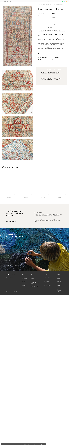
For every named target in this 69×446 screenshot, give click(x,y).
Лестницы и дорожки (34, 284)
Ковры (23, 274)
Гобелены (23, 286)
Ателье (32, 281)
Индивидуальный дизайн (35, 287)
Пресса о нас (59, 281)
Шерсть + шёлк (24, 282)
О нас (58, 275)
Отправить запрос (45, 82)
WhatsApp (52, 79)
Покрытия (32, 274)
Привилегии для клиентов (59, 283)
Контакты (58, 285)
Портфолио (46, 274)
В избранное (56, 57)
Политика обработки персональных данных (59, 290)
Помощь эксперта (44, 59)
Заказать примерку (44, 57)
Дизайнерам (59, 279)
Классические (24, 277)
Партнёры (58, 278)
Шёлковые (23, 281)
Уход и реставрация (47, 285)
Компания (58, 274)
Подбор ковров (46, 282)
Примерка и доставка (48, 284)
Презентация (10, 265)
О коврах (45, 275)
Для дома (32, 278)
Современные (24, 275)
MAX (60, 79)
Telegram (56, 79)
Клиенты (58, 277)
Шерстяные (24, 279)
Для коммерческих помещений (34, 276)
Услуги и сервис (46, 281)
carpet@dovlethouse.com (11, 262)
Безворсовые (24, 284)
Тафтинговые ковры (34, 286)
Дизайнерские (24, 278)
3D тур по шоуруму (47, 277)
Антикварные (24, 285)
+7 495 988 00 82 (54, 1)
